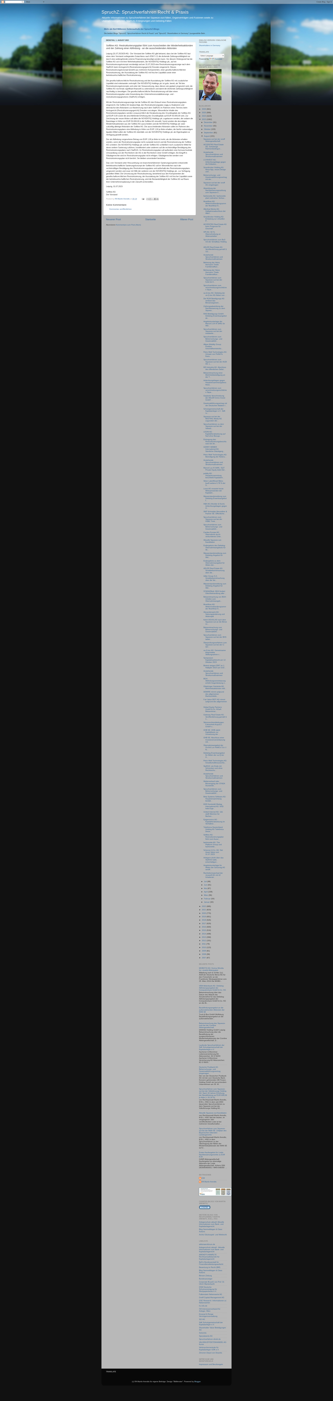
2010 (204, 947)
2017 (204, 924)
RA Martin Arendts (209, 1182)
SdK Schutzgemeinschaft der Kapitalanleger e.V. (211, 1324)
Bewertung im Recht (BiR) (209, 1267)
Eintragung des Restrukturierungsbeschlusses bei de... (214, 442)
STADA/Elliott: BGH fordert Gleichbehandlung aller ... (214, 592)
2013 (204, 937)
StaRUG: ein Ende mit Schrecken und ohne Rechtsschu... (212, 768)
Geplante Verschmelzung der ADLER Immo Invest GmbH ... (214, 398)
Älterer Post (186, 219)
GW (203, 1178)
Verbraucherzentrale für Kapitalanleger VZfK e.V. (209, 1348)
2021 (204, 910)
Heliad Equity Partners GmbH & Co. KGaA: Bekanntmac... (212, 709)
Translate (218, 59)
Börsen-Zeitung (205, 1276)
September (209, 133)
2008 (204, 954)
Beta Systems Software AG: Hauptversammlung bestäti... (214, 799)
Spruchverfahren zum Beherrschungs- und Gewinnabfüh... (212, 339)
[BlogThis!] (150, 199)
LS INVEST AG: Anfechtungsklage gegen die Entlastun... (214, 162)
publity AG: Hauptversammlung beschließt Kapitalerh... (213, 475)
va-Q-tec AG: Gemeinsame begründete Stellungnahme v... (214, 652)
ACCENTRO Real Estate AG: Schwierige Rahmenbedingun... (213, 147)
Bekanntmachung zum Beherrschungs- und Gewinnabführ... (212, 629)
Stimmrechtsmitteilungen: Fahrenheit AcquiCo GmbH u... (213, 724)
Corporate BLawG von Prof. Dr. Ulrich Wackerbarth (212, 1283)
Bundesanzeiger (205, 1279)
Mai (205, 888)
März (206, 895)
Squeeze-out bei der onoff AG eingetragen (214, 184)
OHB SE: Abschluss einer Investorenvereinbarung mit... (214, 740)
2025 (204, 113)
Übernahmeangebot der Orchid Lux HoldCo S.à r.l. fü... (215, 747)
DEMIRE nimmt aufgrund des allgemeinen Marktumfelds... (213, 694)
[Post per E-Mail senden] (143, 199)
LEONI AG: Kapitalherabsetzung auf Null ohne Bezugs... (214, 434)
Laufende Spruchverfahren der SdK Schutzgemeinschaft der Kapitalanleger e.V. (211, 1047)
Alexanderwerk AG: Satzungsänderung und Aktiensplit (214, 614)
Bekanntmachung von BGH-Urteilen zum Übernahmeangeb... (214, 599)
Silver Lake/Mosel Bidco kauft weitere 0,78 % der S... (214, 483)
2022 (204, 906)
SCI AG (202, 1319)
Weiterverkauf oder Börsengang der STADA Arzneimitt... (214, 783)
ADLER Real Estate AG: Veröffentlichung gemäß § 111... (215, 249)
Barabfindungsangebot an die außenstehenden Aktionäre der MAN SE (212, 1010)
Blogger (197, 1382)
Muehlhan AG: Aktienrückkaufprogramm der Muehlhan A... (214, 203)
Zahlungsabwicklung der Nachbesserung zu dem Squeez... (214, 308)
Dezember (208, 122)
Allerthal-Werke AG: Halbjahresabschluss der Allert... (214, 211)
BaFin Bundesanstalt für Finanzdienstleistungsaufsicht (211, 1263)
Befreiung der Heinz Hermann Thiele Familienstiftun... (211, 265)
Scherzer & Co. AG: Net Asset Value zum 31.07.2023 (213, 852)
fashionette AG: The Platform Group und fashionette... (212, 845)
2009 (204, 951)
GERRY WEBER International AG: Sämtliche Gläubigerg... (214, 449)
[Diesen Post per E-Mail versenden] (147, 199)
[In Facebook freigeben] (155, 199)
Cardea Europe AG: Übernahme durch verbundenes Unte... (212, 534)
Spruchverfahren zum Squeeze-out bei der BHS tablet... (214, 637)
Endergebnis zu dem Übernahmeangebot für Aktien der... (214, 563)
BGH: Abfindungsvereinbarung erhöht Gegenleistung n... (214, 681)
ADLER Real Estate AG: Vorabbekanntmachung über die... (214, 570)
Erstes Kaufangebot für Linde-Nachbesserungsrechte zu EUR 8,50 (212, 1154)
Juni (206, 885)
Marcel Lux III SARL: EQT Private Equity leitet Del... (214, 469)
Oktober (207, 129)
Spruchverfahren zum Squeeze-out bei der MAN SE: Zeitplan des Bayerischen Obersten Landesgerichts (212, 1132)
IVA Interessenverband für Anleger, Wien (209, 1310)
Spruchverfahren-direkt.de (210, 1339)
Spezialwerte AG (206, 1336)
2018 (204, 920)
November (208, 126)
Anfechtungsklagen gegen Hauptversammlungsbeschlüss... (214, 382)
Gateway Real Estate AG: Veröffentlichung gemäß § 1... (215, 717)
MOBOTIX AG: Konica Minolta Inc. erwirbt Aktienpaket (211, 969)
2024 (204, 116)
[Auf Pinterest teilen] (157, 199)
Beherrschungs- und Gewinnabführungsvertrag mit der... (215, 177)
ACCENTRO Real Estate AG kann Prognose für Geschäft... (215, 226)
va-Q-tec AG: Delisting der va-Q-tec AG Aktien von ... (215, 294)
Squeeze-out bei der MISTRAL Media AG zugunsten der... (212, 419)
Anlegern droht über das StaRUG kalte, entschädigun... (213, 860)
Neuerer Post (113, 219)
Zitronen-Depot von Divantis (210, 1353)
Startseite (150, 219)
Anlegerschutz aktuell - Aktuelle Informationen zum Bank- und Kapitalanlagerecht (212, 1249)
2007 (204, 958)
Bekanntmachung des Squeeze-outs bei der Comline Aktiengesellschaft (212, 1025)
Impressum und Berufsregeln (211, 1364)
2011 (204, 944)
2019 (204, 917)
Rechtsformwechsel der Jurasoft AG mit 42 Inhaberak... (213, 875)
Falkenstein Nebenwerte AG (210, 1294)
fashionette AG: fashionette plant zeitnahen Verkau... (214, 197)
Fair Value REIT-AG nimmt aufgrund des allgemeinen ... (215, 702)
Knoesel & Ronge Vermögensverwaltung (208, 1315)
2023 (204, 119)
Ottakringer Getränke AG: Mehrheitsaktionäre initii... (214, 687)
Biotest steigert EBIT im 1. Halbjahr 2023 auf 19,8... (214, 667)
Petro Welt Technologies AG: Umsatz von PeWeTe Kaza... (215, 354)
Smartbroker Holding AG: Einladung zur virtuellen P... (214, 219)
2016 (204, 927)
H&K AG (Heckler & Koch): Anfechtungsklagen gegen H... (215, 506)
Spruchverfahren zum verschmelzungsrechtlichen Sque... (215, 287)
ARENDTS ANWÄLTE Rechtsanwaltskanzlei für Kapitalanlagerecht (209, 1257)
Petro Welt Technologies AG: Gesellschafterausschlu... (215, 762)
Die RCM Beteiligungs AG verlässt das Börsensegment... (213, 301)
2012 (204, 941)
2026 (204, 109)
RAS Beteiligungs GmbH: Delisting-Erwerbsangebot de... (215, 316)
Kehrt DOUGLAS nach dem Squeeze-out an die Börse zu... (215, 622)
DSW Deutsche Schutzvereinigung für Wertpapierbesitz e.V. (208, 1289)
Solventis (202, 1333)
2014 (204, 934)
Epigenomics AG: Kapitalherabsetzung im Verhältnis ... (214, 822)
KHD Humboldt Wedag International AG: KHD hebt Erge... (213, 806)
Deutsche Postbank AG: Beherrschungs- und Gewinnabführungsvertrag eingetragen (209, 1070)
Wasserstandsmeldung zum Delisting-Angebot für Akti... (214, 555)
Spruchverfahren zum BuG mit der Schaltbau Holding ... (215, 242)
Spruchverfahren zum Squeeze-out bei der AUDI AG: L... (215, 362)
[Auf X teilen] (152, 199)
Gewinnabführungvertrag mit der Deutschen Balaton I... (215, 404)
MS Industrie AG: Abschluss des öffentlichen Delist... (214, 368)
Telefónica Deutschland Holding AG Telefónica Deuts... (213, 829)
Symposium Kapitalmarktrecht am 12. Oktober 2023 (214, 660)
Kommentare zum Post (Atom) (128, 225)
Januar (207, 902)
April (206, 892)
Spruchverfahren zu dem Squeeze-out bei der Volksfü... (213, 426)
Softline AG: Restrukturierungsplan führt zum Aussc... (213, 837)
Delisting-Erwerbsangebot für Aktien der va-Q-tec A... (214, 755)
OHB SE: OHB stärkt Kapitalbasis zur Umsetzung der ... (211, 732)
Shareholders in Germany (209, 45)
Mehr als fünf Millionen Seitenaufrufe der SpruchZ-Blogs (131, 29)
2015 (204, 930)
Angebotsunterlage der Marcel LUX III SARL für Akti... (214, 324)
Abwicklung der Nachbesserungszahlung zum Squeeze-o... (214, 190)
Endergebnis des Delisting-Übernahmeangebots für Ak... (214, 548)
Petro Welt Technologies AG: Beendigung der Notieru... (215, 456)
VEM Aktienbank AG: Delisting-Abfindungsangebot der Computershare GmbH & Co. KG (212, 988)
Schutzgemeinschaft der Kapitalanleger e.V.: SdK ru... (214, 411)
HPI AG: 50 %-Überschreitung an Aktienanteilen (212, 234)
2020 (204, 913)
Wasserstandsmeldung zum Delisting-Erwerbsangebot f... (215, 498)
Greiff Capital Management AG (211, 1297)
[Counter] (204, 1209)
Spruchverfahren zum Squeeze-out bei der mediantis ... (212, 331)
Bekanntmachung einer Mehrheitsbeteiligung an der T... (214, 375)
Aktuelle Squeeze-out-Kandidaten (212, 541)
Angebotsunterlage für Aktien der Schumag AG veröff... (214, 867)
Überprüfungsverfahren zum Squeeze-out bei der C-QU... (215, 645)
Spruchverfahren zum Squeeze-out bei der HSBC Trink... (212, 519)
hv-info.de (203, 1306)
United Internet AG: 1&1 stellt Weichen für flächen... (213, 814)
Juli (205, 881)
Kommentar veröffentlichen (120, 209)
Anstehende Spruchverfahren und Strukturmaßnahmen (213, 154)
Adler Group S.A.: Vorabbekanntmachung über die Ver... (214, 578)
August (207, 136)
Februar (207, 899)
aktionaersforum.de (207, 1244)
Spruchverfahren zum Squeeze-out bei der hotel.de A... (212, 280)
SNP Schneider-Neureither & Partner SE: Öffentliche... (215, 513)
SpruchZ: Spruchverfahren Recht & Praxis (145, 12)
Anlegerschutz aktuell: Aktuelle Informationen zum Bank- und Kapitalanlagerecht (211, 1224)
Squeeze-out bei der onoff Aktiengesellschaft (214, 140)
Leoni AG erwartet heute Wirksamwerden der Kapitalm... (213, 491)
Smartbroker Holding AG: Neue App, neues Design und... (214, 170)
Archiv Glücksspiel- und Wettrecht (213, 1235)
